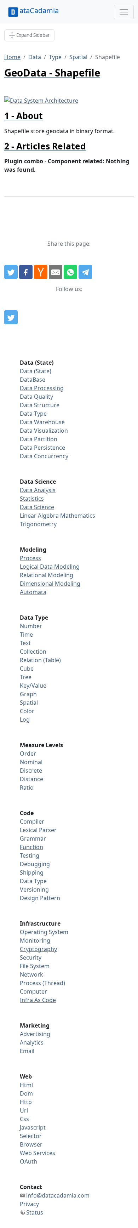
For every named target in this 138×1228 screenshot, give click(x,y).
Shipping (32, 872)
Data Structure (39, 405)
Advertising (35, 1034)
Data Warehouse (42, 422)
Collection (33, 651)
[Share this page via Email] (55, 272)
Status (34, 1212)
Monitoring (35, 940)
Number (31, 626)
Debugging (35, 864)
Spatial (78, 57)
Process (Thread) (42, 983)
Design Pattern (40, 898)
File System (35, 966)
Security (30, 957)
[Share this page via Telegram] (85, 272)
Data (34, 57)
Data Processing (42, 388)
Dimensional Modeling (50, 583)
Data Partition (38, 439)
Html (26, 1085)
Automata (33, 592)
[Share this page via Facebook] (26, 272)
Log (25, 719)
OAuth (28, 1161)
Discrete (31, 770)
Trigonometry (38, 524)
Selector (31, 1136)
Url (24, 1110)
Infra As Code (38, 1000)
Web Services (37, 1153)
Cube (27, 668)
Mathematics (77, 515)
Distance (31, 779)
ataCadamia (39, 10)
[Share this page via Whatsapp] (70, 272)
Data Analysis (38, 490)
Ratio (27, 787)
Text (25, 643)
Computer (33, 991)
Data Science (37, 507)
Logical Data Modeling (50, 566)
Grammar (33, 838)
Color (27, 711)
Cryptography (38, 949)
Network (31, 974)
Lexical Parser (38, 830)
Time (26, 634)
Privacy (29, 1204)
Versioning (34, 889)
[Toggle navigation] (124, 12)
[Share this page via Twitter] (11, 272)
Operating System (44, 932)
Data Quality (36, 396)
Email (27, 1051)
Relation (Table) (40, 660)
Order (28, 753)
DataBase (32, 379)
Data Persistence (42, 447)
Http (26, 1102)
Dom (26, 1093)
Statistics (32, 498)
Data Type (33, 413)
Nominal (31, 762)
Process (30, 558)
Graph (28, 694)
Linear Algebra (39, 515)
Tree (25, 677)
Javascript (33, 1127)
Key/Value (33, 685)
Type (55, 57)
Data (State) (35, 371)
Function (31, 847)
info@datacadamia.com (58, 1195)
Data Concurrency (44, 456)
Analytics (32, 1042)
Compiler (32, 821)
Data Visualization (44, 430)
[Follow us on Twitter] (11, 317)
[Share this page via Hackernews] (40, 272)
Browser (31, 1144)
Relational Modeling (46, 575)
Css (24, 1119)
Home (12, 57)
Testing (29, 855)
